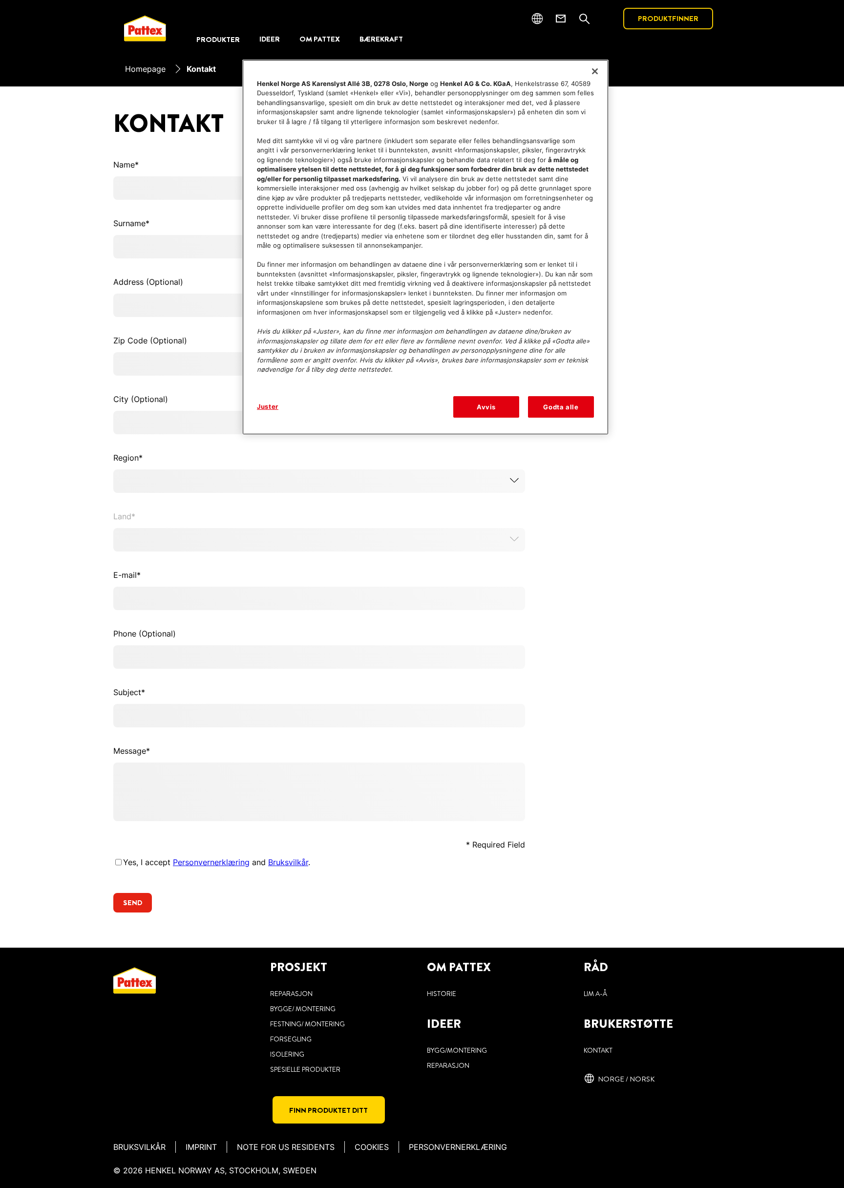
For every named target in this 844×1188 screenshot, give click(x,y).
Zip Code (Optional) (150, 340)
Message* (131, 751)
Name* (126, 165)
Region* (128, 458)
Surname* (131, 223)
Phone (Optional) (144, 633)
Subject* (129, 692)
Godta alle (561, 407)
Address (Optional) (148, 282)
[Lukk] (595, 71)
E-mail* (127, 575)
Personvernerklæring (211, 862)
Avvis (486, 407)
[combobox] (319, 481)
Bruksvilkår (288, 862)
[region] (425, 247)
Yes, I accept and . (216, 862)
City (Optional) (140, 399)
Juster (267, 406)
